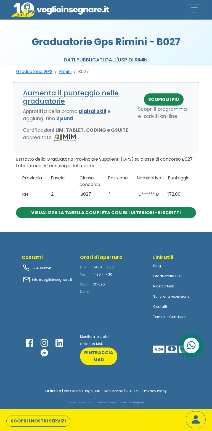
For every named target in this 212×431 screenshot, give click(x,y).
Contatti (160, 306)
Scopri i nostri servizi (38, 421)
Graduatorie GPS (34, 71)
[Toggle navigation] (194, 9)
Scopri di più (163, 99)
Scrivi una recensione (171, 296)
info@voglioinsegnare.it (52, 279)
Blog (157, 265)
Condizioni (178, 316)
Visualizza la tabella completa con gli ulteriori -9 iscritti (106, 212)
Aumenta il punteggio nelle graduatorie (71, 97)
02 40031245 (41, 268)
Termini (159, 316)
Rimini (65, 71)
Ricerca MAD (163, 286)
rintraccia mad (98, 356)
